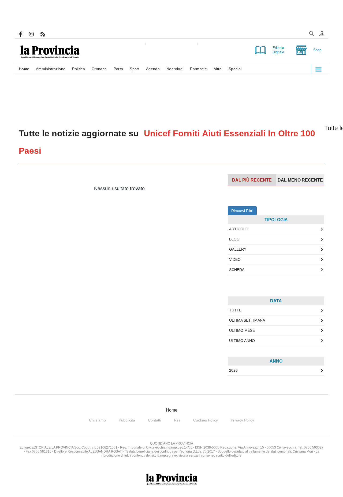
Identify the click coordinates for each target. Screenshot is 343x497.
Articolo (238, 229)
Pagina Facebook (24, 34)
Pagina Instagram (34, 34)
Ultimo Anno (242, 340)
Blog (234, 239)
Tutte (235, 310)
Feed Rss (46, 34)
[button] (321, 33)
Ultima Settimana (247, 320)
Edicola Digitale (278, 50)
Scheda (236, 270)
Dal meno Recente (300, 180)
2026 (233, 370)
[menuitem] (27, 69)
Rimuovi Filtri (242, 211)
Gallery (237, 249)
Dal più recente (252, 180)
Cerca (311, 33)
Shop (317, 50)
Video (235, 259)
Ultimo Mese (242, 330)
